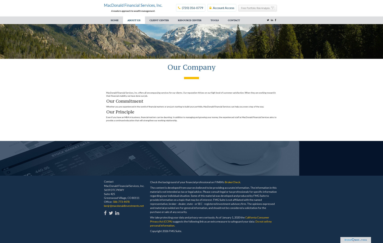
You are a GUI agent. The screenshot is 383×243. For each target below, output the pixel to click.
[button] (134, 20)
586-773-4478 (121, 201)
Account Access (223, 8)
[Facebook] (275, 20)
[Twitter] (268, 20)
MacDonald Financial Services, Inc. (133, 5)
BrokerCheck (232, 182)
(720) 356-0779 (192, 8)
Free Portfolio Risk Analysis (255, 8)
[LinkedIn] (272, 20)
